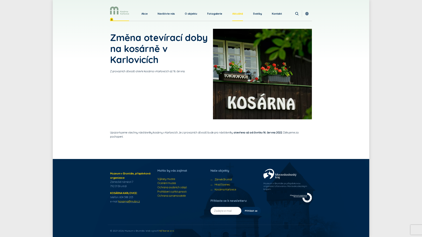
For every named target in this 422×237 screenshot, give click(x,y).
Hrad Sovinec (222, 184)
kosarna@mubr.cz (129, 201)
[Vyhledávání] (297, 13)
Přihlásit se (251, 210)
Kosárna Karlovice (225, 189)
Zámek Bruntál (223, 179)
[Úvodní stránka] (119, 10)
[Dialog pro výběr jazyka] (307, 13)
